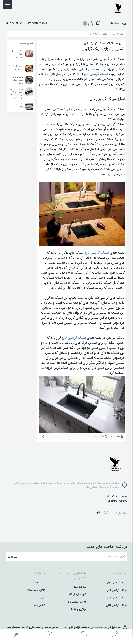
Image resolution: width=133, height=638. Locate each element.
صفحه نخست (119, 34)
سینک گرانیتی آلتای (116, 605)
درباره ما (40, 598)
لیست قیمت (38, 583)
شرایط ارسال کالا (77, 594)
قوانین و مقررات (77, 609)
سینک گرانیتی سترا (117, 598)
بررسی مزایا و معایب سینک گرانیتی (18, 80)
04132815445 (117, 501)
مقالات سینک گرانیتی (98, 34)
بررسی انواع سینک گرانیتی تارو (16, 67)
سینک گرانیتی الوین (116, 583)
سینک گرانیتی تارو (78, 627)
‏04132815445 (14, 23)
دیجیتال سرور (13, 627)
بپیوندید (12, 557)
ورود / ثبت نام (118, 23)
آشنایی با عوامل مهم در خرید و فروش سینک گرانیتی (17, 55)
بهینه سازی (35, 627)
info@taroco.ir (37, 23)
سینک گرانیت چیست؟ (18, 105)
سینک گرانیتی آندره (116, 590)
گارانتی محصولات (76, 602)
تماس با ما (39, 605)
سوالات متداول (78, 587)
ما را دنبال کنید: (119, 513)
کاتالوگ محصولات (35, 590)
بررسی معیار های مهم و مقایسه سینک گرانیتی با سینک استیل (16, 93)
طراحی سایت (51, 627)
